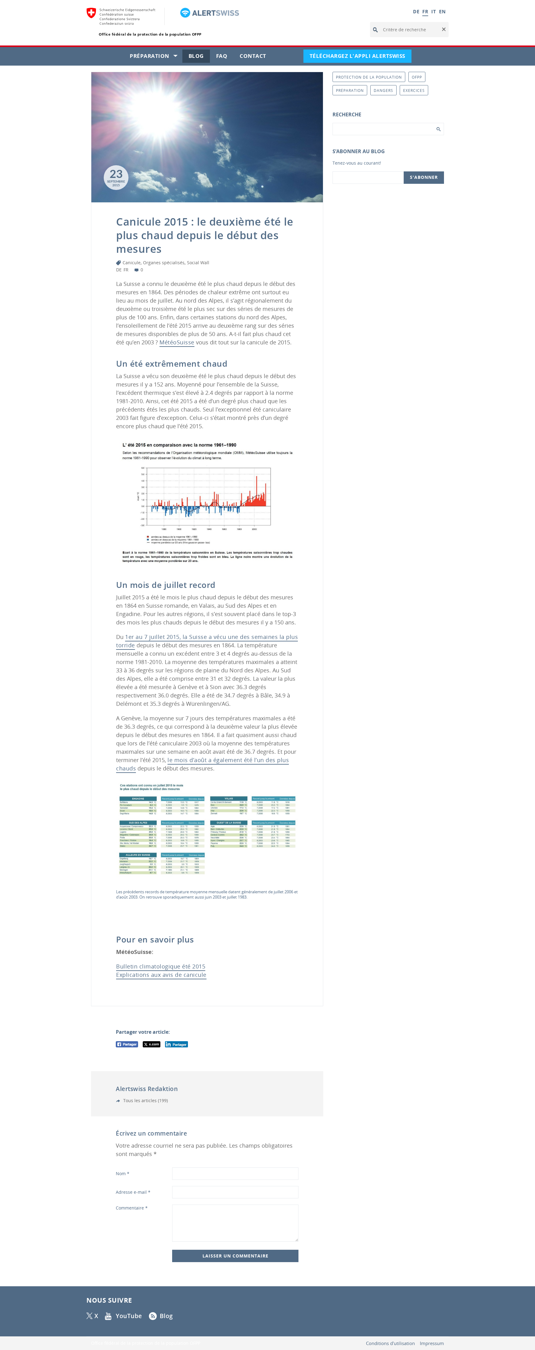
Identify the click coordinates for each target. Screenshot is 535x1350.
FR (425, 11)
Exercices (414, 90)
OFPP (417, 77)
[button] (443, 29)
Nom (122, 1173)
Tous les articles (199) (145, 1100)
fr (126, 270)
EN (442, 11)
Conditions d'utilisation (390, 1343)
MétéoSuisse (176, 342)
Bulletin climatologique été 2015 (160, 966)
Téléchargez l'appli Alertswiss (360, 57)
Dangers (383, 90)
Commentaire (132, 1208)
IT (433, 11)
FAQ (225, 57)
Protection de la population (369, 77)
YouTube (129, 1316)
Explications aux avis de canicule (161, 974)
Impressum (432, 1343)
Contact (256, 57)
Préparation (156, 57)
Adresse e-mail (133, 1192)
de (119, 270)
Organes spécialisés (164, 262)
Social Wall (198, 262)
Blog (199, 57)
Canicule (132, 262)
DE (416, 11)
